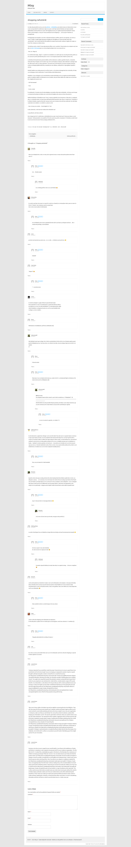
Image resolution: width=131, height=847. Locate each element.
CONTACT (52, 12)
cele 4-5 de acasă (35, 48)
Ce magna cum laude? (85, 37)
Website (30, 824)
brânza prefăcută (71, 136)
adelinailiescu (34, 429)
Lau (32, 646)
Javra (32, 296)
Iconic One (88, 843)
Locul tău (83, 29)
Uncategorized (46, 126)
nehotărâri (54, 126)
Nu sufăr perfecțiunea (85, 34)
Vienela (33, 148)
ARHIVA (45, 12)
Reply (29, 160)
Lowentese (34, 664)
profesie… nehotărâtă (51, 27)
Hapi (32, 613)
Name (29, 811)
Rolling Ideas (34, 526)
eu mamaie (83, 32)
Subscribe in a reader (85, 76)
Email (29, 818)
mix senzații (39, 126)
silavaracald (63, 126)
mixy (30, 23)
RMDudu (40, 181)
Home (29, 12)
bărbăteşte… (32, 136)
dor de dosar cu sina (85, 27)
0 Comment (75, 23)
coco (32, 234)
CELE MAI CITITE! (37, 12)
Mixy (31, 5)
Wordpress (102, 843)
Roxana (33, 471)
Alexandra (33, 197)
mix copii (34, 126)
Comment (30, 794)
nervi (59, 126)
